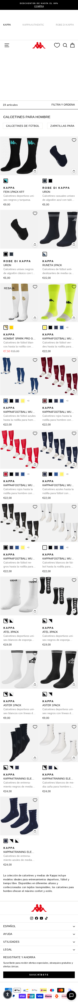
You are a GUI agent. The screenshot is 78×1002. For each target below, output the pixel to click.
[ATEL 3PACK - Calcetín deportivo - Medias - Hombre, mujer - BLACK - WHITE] (11, 621)
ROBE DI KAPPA (65, 25)
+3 (67, 327)
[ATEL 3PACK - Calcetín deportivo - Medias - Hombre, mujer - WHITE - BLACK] (5, 621)
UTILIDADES (11, 941)
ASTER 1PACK (18, 707)
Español (9, 926)
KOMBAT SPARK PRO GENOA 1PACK (19, 341)
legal (7, 949)
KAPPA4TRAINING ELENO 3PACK (19, 781)
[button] (7, 994)
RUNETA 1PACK (58, 267)
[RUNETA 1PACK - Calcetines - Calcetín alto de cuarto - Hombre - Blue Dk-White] (44, 254)
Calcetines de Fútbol (22, 125)
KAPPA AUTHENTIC (33, 25)
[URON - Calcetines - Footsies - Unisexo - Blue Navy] (44, 181)
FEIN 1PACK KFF (18, 193)
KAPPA (7, 25)
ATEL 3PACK (18, 634)
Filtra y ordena (63, 104)
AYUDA (7, 933)
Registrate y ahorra (19, 957)
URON (58, 194)
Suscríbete (39, 975)
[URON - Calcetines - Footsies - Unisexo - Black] (50, 181)
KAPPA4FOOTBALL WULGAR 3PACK (58, 341)
